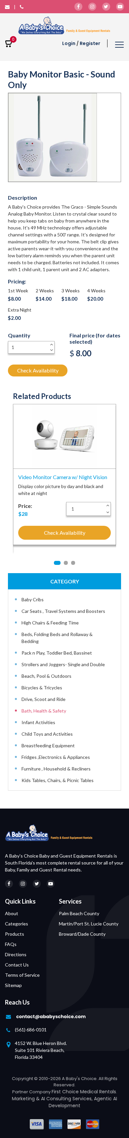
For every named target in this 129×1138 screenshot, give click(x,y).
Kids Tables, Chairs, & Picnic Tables (58, 780)
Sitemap (13, 985)
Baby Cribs (33, 599)
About (11, 913)
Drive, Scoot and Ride (43, 699)
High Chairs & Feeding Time (50, 622)
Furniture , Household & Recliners (56, 768)
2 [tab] (66, 563)
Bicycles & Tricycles (42, 687)
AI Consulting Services (66, 1098)
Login (68, 43)
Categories (16, 923)
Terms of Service (22, 975)
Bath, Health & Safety (44, 711)
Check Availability (38, 370)
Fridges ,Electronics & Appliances (56, 757)
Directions (15, 954)
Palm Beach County (79, 913)
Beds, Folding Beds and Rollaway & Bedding (57, 637)
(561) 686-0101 (31, 1029)
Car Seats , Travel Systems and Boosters (63, 611)
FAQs (11, 944)
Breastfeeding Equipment (48, 745)
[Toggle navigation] (119, 45)
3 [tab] (73, 563)
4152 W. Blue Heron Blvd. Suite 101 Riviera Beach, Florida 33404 (41, 1050)
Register (90, 43)
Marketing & (26, 1098)
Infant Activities (38, 722)
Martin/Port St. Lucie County (88, 923)
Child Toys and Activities (47, 734)
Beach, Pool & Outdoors (46, 676)
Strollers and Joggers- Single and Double (63, 664)
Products (14, 934)
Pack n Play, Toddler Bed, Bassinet (57, 653)
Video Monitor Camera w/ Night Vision (62, 477)
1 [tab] (57, 563)
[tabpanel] (64, 477)
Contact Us (17, 964)
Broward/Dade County (82, 934)
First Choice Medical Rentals (84, 1091)
